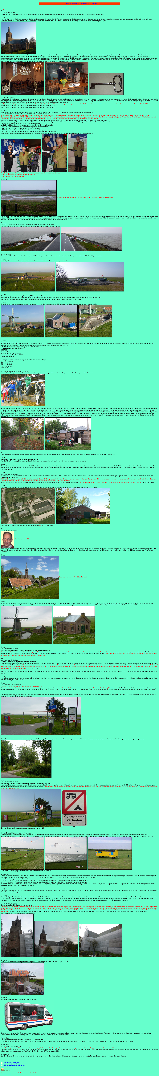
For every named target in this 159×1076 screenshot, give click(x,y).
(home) (14, 1065)
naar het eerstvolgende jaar (11, 1064)
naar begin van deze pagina (11, 1062)
